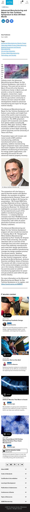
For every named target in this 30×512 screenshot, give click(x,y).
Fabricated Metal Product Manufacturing (13, 45)
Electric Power (21, 43)
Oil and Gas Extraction (8, 51)
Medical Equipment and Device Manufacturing (11, 48)
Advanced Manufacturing (9, 43)
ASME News (5, 7)
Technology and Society (8, 55)
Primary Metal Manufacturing (10, 53)
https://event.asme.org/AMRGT (11, 284)
